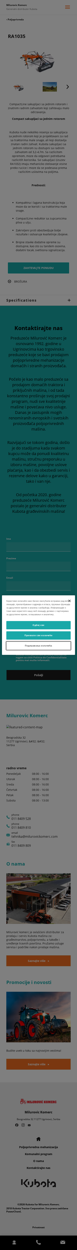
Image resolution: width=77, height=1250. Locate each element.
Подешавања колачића (38, 645)
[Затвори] (69, 600)
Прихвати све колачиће (38, 635)
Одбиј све (38, 624)
